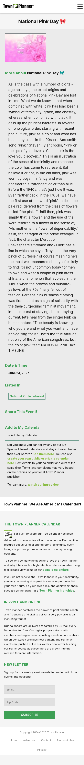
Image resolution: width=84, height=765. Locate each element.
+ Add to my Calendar (23, 435)
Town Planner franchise (56, 590)
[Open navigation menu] (80, 6)
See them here (43, 454)
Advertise (29, 740)
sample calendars (56, 569)
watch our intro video (43, 484)
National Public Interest (27, 396)
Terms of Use (65, 740)
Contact (46, 740)
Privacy (41, 749)
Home (14, 740)
